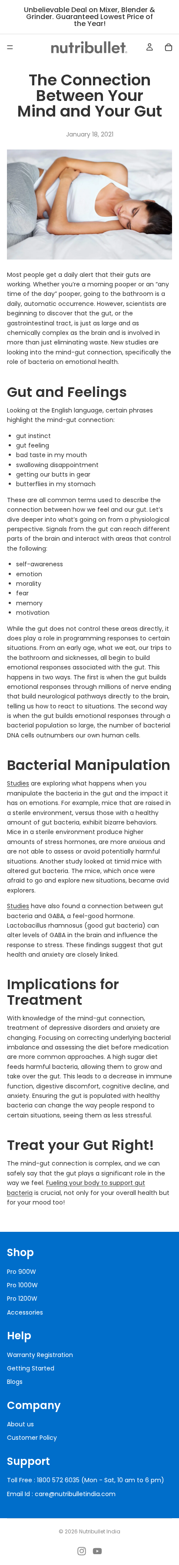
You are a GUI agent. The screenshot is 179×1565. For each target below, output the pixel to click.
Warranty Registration (40, 1354)
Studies (18, 783)
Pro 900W (21, 1271)
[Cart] (168, 47)
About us (20, 1424)
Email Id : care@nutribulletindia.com (61, 1493)
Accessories (25, 1312)
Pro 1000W (22, 1285)
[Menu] (10, 47)
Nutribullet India (99, 1531)
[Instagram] (81, 1551)
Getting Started (30, 1368)
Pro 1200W (22, 1298)
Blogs (15, 1381)
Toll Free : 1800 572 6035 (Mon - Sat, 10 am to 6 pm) (85, 1480)
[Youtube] (97, 1551)
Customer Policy (32, 1437)
